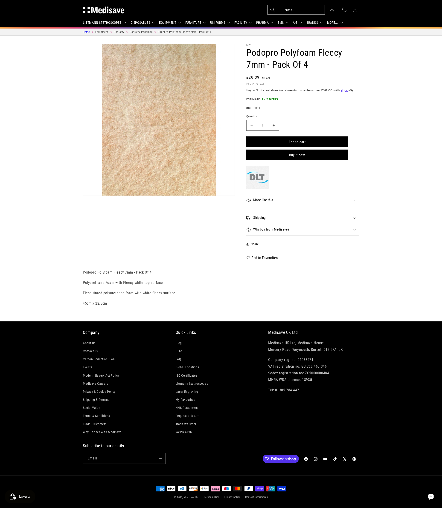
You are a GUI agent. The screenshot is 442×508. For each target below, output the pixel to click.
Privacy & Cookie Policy (99, 391)
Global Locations (187, 367)
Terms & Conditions (96, 416)
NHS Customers (187, 408)
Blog (179, 343)
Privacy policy (232, 497)
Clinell (180, 351)
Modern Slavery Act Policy (101, 375)
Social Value (91, 408)
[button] (104, 22)
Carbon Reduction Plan (99, 359)
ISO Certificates (187, 375)
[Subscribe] (160, 458)
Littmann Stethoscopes (192, 383)
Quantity (251, 116)
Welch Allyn (184, 432)
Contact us (90, 351)
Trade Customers (95, 424)
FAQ (178, 359)
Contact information (256, 497)
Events (87, 367)
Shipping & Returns (96, 399)
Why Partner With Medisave (102, 432)
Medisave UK (191, 497)
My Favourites (185, 399)
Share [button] (255, 244)
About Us (89, 343)
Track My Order (186, 424)
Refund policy (212, 497)
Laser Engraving (187, 391)
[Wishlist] (345, 10)
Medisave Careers (95, 383)
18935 (307, 380)
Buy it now (297, 155)
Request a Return (188, 416)
